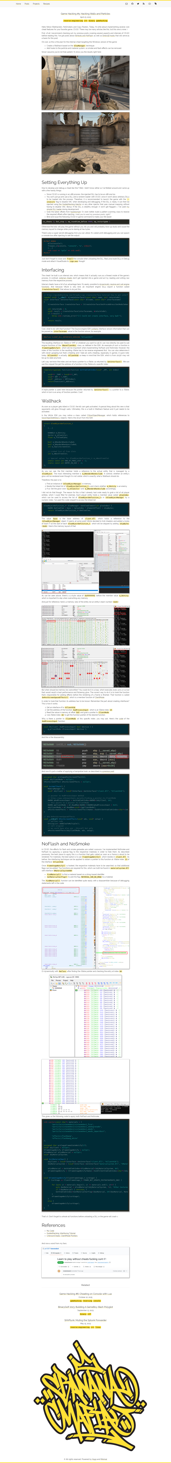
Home (18, 4)
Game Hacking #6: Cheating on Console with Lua (85, 1294)
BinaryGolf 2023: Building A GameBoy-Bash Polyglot (85, 1307)
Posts (27, 4)
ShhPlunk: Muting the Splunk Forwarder (85, 1320)
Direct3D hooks (109, 36)
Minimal (104, 1459)
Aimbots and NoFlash (84, 36)
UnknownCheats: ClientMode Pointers (62, 1236)
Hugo (94, 1459)
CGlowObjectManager (96, 415)
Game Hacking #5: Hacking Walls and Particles (85, 13)
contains (94, 329)
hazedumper (75, 212)
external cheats (65, 278)
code (121, 719)
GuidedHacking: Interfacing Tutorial (61, 1233)
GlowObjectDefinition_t (51, 418)
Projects (36, 4)
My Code (50, 1231)
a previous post (108, 771)
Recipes (46, 4)
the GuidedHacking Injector (70, 204)
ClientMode (99, 697)
